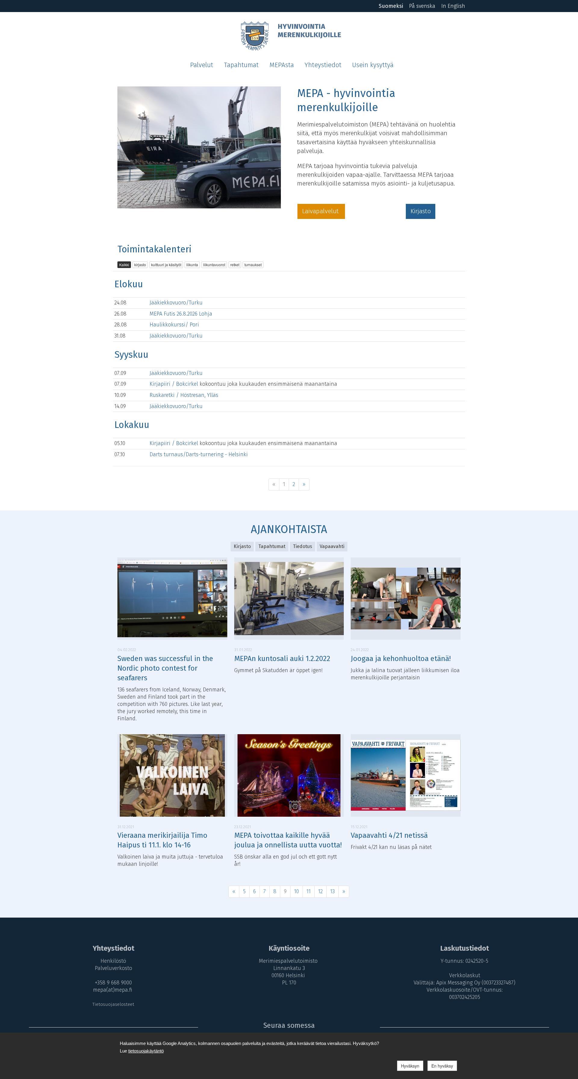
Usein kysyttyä (372, 65)
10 (296, 891)
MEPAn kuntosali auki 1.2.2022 (282, 658)
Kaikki (124, 264)
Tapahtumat (241, 65)
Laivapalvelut (321, 211)
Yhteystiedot (323, 65)
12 (320, 891)
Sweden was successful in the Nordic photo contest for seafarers (165, 668)
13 (332, 891)
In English (453, 6)
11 (308, 891)
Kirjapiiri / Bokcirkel (175, 384)
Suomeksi (391, 6)
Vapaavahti (332, 546)
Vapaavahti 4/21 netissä (389, 835)
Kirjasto (420, 211)
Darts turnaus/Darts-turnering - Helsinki (199, 454)
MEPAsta (281, 65)
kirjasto (140, 264)
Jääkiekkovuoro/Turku (176, 302)
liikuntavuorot (214, 264)
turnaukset (253, 264)
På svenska (422, 6)
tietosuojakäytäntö (146, 1050)
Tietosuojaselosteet (113, 1004)
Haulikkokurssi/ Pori (174, 324)
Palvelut (201, 65)
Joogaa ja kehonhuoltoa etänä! (401, 658)
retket (234, 264)
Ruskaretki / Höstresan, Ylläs (184, 395)
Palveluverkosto (113, 968)
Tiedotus (302, 546)
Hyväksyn (410, 1066)
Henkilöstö (113, 961)
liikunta (192, 264)
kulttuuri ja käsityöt (166, 264)
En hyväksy (442, 1066)
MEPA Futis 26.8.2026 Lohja (181, 313)
